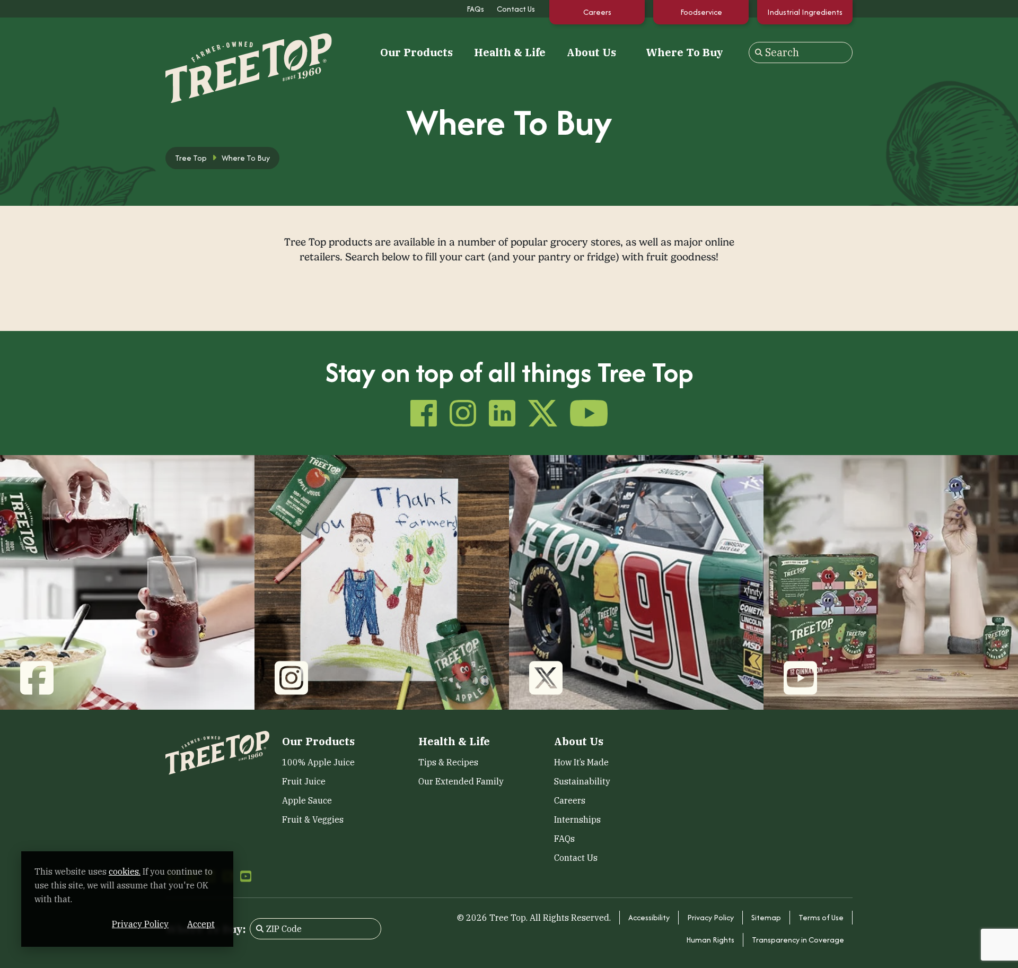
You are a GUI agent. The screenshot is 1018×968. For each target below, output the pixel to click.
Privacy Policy (710, 917)
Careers (597, 12)
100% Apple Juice (318, 762)
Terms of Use (821, 917)
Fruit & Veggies (313, 819)
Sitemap (766, 917)
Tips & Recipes (448, 762)
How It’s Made (581, 762)
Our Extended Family (461, 781)
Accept (201, 924)
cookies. (125, 871)
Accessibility (649, 917)
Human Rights (710, 939)
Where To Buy (684, 52)
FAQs (475, 8)
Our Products (416, 52)
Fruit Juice (304, 781)
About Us (591, 52)
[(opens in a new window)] (127, 581)
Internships (577, 819)
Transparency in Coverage (798, 939)
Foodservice (701, 12)
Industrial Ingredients (805, 12)
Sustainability (582, 781)
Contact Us (516, 8)
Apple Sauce (307, 800)
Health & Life (510, 52)
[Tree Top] (217, 51)
